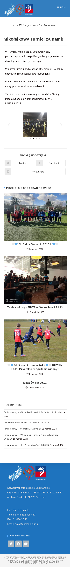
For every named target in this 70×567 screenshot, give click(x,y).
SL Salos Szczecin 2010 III (35, 244)
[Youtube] (26, 544)
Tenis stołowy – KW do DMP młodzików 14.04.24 (28, 412)
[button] (9, 125)
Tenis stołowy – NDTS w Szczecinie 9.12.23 (35, 307)
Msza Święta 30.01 (35, 382)
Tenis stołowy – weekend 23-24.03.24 (22, 429)
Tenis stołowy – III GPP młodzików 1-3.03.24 (26, 445)
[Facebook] (18, 544)
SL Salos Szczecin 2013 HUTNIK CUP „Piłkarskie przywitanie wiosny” (37, 367)
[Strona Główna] (14, 25)
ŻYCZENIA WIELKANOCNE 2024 (20, 422)
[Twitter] (11, 544)
